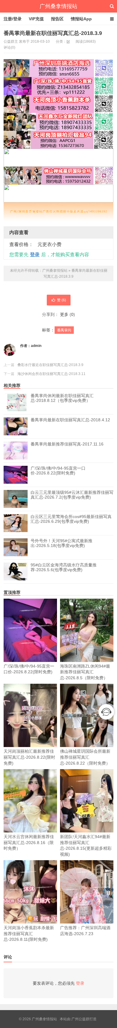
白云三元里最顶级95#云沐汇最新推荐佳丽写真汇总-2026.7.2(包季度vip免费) (72, 495)
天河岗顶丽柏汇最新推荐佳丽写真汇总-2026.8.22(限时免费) (29, 757)
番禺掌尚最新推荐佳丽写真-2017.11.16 (67, 444)
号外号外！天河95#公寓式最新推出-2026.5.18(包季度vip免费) (61, 543)
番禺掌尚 (64, 330)
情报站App (81, 18)
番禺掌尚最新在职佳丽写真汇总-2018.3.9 (53, 33)
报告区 (57, 18)
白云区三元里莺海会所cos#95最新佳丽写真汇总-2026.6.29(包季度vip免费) (71, 519)
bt (68, 41)
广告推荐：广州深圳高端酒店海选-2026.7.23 (85, 930)
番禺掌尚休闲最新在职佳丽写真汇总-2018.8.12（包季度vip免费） (62, 398)
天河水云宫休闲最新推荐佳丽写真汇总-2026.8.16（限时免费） (29, 842)
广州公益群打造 (84, 1019)
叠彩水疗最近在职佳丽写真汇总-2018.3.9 (50, 365)
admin (36, 346)
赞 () (61, 300)
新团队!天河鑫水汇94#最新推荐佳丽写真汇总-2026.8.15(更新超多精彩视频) (86, 845)
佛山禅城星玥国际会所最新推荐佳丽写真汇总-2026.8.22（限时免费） (85, 757)
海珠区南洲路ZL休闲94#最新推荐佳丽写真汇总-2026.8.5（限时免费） (85, 672)
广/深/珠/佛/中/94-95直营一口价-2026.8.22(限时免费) (58, 470)
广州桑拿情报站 (58, 6)
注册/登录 (13, 18)
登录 (35, 254)
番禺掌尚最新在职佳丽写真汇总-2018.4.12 (70, 419)
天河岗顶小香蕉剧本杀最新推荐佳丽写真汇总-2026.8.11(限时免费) (29, 933)
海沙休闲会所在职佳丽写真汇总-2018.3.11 (51, 374)
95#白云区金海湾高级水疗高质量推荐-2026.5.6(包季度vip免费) (64, 567)
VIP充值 (36, 18)
